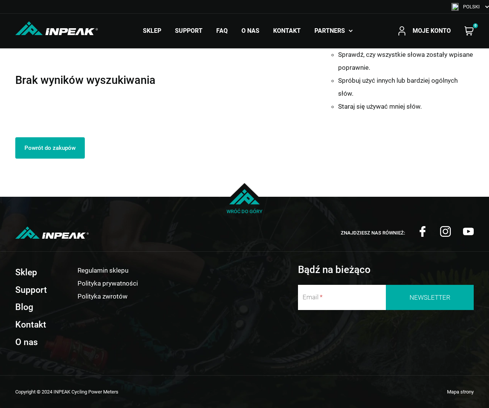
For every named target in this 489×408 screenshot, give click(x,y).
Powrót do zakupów (50, 148)
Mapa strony (460, 392)
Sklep (152, 31)
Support (188, 31)
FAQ (222, 31)
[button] (470, 7)
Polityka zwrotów (103, 296)
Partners (329, 31)
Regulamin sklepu (103, 270)
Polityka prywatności (108, 283)
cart (469, 30)
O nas (250, 31)
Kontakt (287, 31)
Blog (24, 307)
